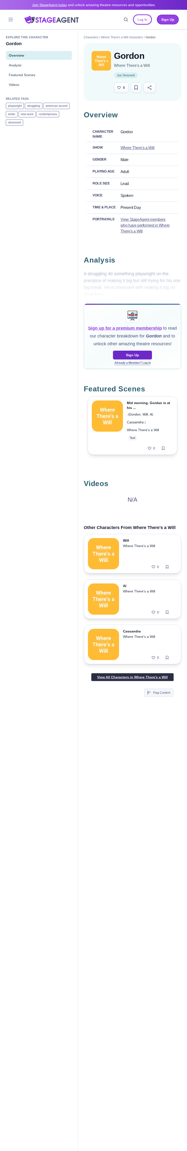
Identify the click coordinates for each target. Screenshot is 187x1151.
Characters (91, 37)
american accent (56, 106)
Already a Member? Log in (132, 363)
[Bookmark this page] (136, 87)
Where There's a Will (132, 65)
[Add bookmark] (163, 448)
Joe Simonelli (126, 75)
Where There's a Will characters (122, 37)
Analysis (15, 65)
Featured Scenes (22, 75)
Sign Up (132, 355)
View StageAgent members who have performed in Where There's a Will (145, 225)
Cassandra (135, 422)
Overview (16, 55)
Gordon (134, 414)
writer (11, 114)
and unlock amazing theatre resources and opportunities (93, 5)
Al (151, 414)
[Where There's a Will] (101, 61)
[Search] (126, 19)
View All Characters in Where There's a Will (132, 677)
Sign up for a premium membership (125, 328)
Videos (14, 85)
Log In (142, 19)
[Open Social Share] (149, 87)
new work (27, 114)
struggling (33, 106)
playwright (15, 106)
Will (145, 414)
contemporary (48, 114)
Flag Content (161, 692)
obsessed (14, 122)
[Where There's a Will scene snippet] (107, 425)
